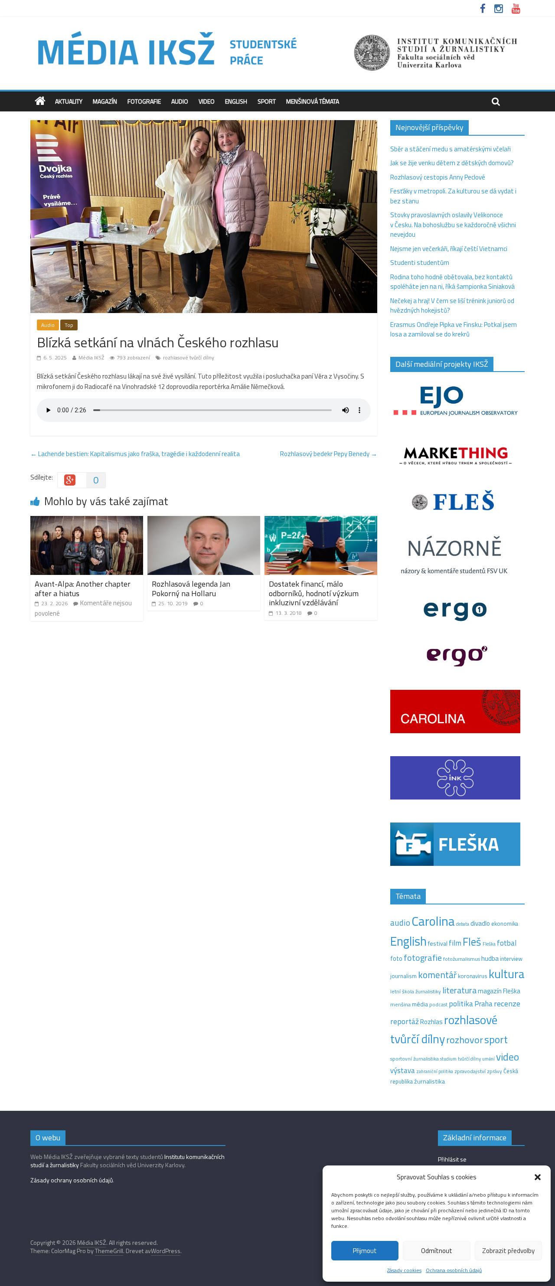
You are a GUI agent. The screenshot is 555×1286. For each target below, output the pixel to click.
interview (511, 958)
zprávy (494, 1071)
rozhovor (464, 1039)
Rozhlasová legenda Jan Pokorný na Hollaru (191, 588)
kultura (507, 974)
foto (396, 958)
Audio (179, 101)
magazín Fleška (499, 991)
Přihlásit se (452, 1159)
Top (69, 325)
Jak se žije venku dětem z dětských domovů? (452, 163)
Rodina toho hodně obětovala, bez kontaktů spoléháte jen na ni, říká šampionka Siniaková (452, 282)
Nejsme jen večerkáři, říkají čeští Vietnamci (448, 249)
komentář (437, 975)
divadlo (480, 923)
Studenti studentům (419, 263)
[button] (537, 1177)
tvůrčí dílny (469, 1058)
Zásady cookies (404, 1270)
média (420, 1004)
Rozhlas (431, 1022)
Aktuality (68, 101)
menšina (400, 1004)
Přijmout (365, 1251)
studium (448, 1058)
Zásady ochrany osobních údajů (71, 1180)
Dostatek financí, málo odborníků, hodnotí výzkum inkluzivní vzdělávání (314, 593)
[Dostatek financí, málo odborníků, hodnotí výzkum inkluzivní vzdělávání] (320, 521)
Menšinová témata (312, 101)
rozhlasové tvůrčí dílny (188, 357)
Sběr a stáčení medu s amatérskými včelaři (450, 149)
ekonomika (504, 923)
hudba (490, 958)
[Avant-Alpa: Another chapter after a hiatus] (86, 521)
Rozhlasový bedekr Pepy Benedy (328, 454)
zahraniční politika (434, 1071)
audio (400, 922)
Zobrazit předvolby (508, 1251)
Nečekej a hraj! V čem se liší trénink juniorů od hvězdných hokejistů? (452, 306)
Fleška (489, 943)
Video (207, 101)
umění (488, 1058)
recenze (507, 1003)
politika (461, 1003)
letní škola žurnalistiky (415, 991)
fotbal (506, 943)
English (236, 101)
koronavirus (472, 976)
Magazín (105, 101)
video (507, 1056)
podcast (438, 1005)
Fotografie (144, 101)
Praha (483, 1003)
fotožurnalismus (461, 959)
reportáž (404, 1021)
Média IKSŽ (91, 357)
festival (437, 943)
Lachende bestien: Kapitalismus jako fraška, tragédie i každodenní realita (135, 454)
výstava (402, 1070)
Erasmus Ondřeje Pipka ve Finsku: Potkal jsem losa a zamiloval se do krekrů (453, 329)
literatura (459, 990)
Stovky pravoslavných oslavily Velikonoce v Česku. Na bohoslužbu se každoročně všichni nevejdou (453, 224)
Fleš (472, 941)
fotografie (423, 957)
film (455, 943)
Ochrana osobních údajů (454, 1270)
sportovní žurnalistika (414, 1059)
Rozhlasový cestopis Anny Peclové (437, 177)
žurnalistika (429, 1081)
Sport (267, 101)
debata (462, 923)
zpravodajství (470, 1071)
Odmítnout (436, 1251)
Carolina (433, 920)
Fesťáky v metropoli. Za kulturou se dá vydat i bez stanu (453, 196)
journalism (403, 976)
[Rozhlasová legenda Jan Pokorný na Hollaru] (203, 521)
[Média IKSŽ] (277, 30)
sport (496, 1039)
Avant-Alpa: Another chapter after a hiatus (83, 588)
